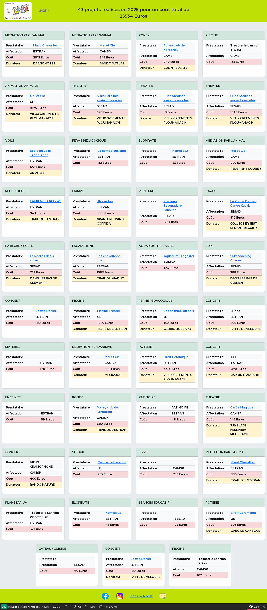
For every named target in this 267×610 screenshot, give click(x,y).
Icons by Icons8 (141, 596)
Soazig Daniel (45, 311)
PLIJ (234, 357)
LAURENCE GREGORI (45, 201)
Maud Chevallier (45, 45)
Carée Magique (241, 407)
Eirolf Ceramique (176, 357)
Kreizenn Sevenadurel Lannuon (173, 206)
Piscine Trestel (108, 311)
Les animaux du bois (179, 311)
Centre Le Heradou (112, 462)
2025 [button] (43, 10)
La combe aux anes (112, 150)
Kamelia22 (180, 150)
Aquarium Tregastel (179, 256)
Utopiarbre (105, 201)
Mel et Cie (107, 45)
